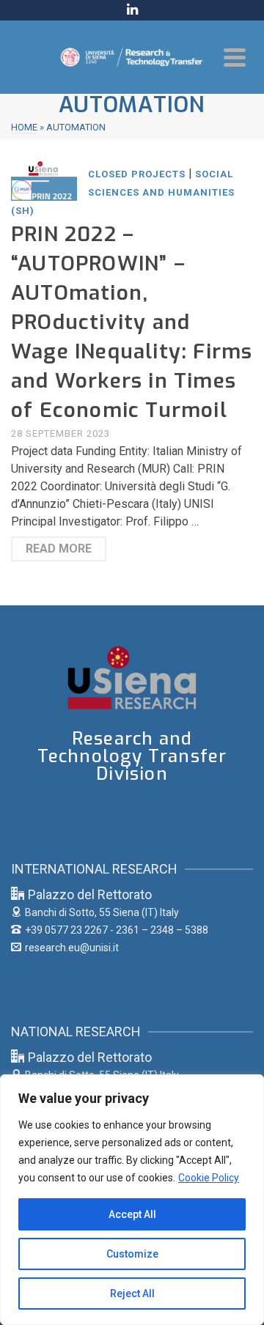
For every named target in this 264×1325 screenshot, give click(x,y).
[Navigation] (234, 57)
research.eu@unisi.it (72, 947)
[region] (132, 1199)
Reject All (132, 1293)
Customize (132, 1254)
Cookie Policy (208, 1178)
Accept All (132, 1214)
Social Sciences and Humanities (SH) (123, 192)
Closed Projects (137, 174)
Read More (59, 549)
